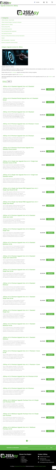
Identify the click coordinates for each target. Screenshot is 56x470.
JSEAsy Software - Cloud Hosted (7, 20)
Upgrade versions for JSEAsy (7, 24)
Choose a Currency (5, 81)
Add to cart (50, 89)
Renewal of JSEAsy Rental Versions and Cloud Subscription (12, 35)
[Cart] (47, 2)
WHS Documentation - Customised (8, 40)
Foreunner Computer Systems (40, 466)
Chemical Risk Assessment (6, 29)
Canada (22, 458)
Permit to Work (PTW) (5, 26)
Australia (23, 456)
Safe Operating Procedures (6, 33)
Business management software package (9, 42)
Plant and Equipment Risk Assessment (8, 31)
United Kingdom (24, 460)
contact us (21, 74)
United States (24, 461)
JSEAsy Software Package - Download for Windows (11, 22)
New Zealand (23, 459)
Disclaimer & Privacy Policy (20, 466)
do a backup (13, 72)
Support (3, 38)
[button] (44, 2)
